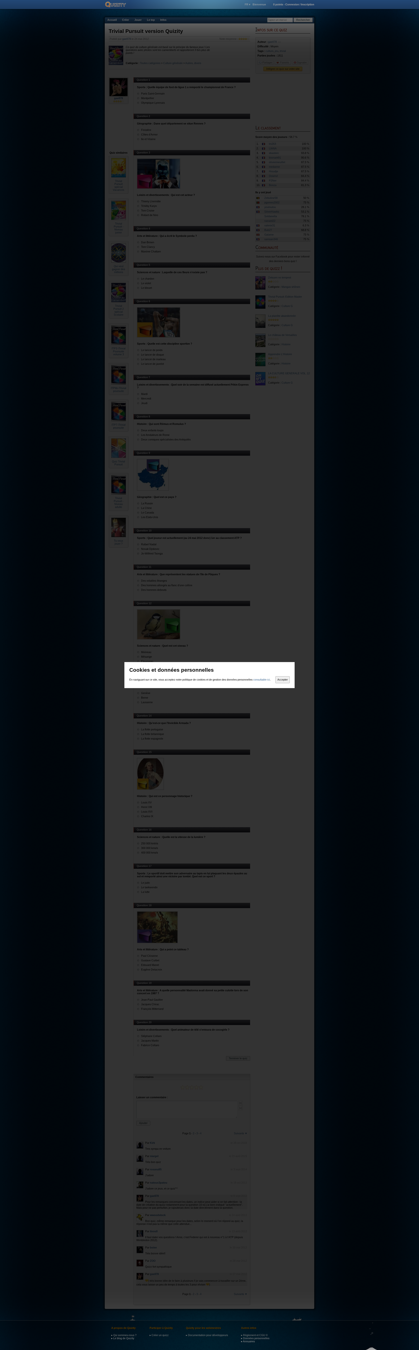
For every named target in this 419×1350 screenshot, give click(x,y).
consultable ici (261, 679)
